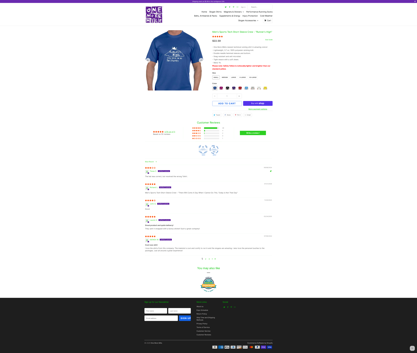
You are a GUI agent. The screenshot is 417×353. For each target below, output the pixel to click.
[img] (150, 168)
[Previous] (148, 60)
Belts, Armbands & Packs (205, 16)
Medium (225, 77)
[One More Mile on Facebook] (229, 7)
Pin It (239, 115)
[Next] (201, 60)
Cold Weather (266, 16)
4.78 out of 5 (170, 132)
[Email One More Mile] (237, 7)
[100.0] (203, 149)
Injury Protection (250, 16)
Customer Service (203, 331)
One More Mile (156, 343)
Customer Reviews (204, 335)
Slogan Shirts (215, 12)
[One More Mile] (154, 14)
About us (200, 306)
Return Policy (202, 314)
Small (215, 77)
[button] (217, 36)
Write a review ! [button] (253, 133)
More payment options (257, 109)
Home (204, 12)
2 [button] (205, 259)
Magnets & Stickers (233, 12)
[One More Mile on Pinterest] (233, 7)
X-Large (242, 77)
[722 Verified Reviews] (208, 293)
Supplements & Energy (229, 16)
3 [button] (209, 259)
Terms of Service (203, 327)
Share (229, 115)
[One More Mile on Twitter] (226, 7)
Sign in (243, 7)
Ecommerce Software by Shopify (260, 343)
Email (249, 115)
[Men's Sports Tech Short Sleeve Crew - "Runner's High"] (174, 60)
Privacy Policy (202, 324)
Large (233, 77)
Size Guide (269, 40)
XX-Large (252, 77)
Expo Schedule (202, 310)
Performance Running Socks (259, 12)
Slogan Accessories (247, 20)
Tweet (218, 115)
